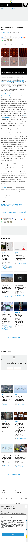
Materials (4, 212)
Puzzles (21, 8)
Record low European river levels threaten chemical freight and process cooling (6, 289)
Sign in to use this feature (21, 34)
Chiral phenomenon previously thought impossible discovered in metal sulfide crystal (19, 319)
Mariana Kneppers (5, 266)
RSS (15, 495)
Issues (16, 490)
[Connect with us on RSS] (26, 498)
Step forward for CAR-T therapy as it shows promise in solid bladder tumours (20, 458)
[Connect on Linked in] (11, 498)
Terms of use (18, 503)
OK (13, 534)
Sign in (10, 368)
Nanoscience (22, 212)
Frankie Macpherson (7, 327)
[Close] (24, 516)
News (2, 24)
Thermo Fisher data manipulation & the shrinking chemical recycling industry (7, 317)
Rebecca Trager (5, 405)
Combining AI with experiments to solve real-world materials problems (20, 288)
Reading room (15, 8)
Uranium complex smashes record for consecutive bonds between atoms (7, 458)
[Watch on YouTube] (21, 498)
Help (2, 503)
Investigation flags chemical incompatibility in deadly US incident (7, 426)
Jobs (10, 8)
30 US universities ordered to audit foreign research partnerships (7, 398)
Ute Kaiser (3, 187)
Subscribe (3, 490)
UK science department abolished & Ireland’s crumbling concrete (5, 257)
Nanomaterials (12, 212)
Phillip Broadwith (5, 329)
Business (4, 284)
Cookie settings (13, 537)
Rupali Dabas (21, 404)
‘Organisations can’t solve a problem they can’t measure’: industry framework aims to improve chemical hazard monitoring (20, 429)
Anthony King (7, 296)
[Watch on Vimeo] (16, 498)
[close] (27, 34)
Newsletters (5, 8)
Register (17, 368)
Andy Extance (21, 295)
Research (17, 252)
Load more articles (14, 337)
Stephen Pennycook (6, 94)
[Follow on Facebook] (2, 498)
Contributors (18, 492)
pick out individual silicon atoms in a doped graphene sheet (12, 81)
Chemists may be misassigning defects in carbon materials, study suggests (20, 256)
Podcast (4, 252)
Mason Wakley (21, 263)
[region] (13, 528)
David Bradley (6, 32)
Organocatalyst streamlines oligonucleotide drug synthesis (20, 398)
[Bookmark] (11, 40)
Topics (2, 495)
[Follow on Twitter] (7, 498)
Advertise (3, 492)
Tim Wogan (20, 328)
